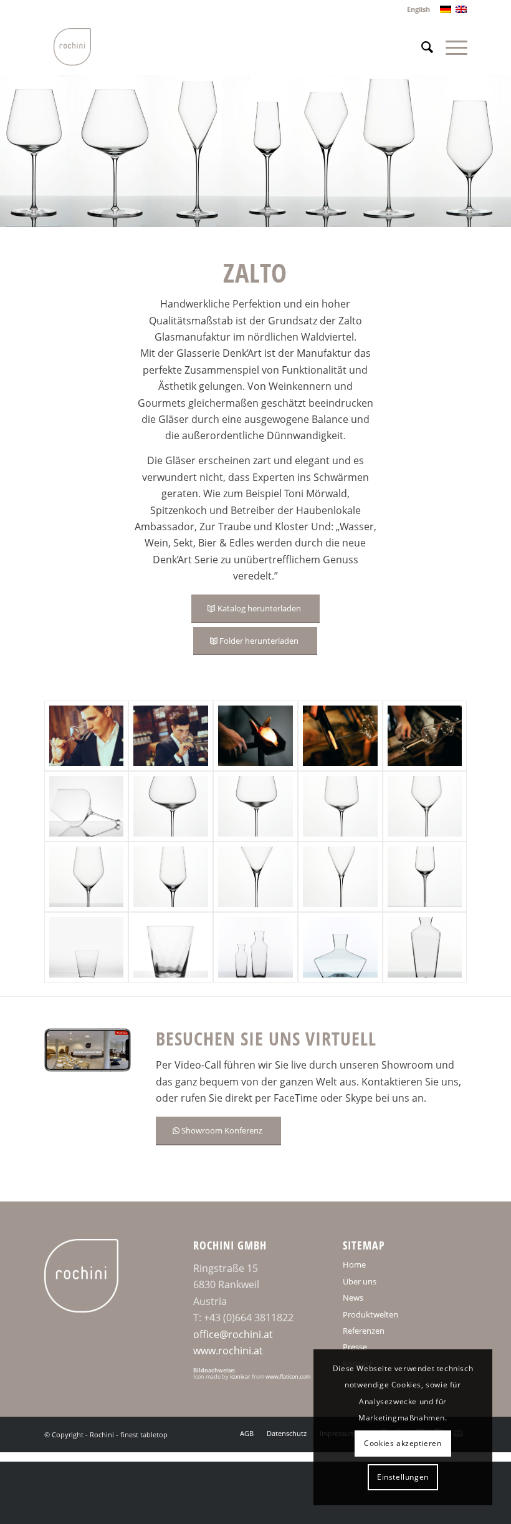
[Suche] (421, 47)
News (353, 1297)
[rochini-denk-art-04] (170, 806)
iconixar (240, 1376)
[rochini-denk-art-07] (425, 736)
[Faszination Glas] (86, 806)
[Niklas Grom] (86, 736)
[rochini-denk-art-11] (340, 877)
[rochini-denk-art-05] (255, 947)
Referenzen (363, 1330)
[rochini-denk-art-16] (340, 947)
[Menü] (450, 47)
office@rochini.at (233, 1334)
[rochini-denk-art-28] (86, 877)
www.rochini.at (228, 1350)
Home (354, 1264)
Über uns (359, 1281)
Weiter (483, 151)
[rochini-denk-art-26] (255, 877)
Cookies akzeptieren (402, 1443)
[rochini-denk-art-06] (255, 736)
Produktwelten (370, 1314)
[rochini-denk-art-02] (170, 877)
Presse (355, 1346)
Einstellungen (403, 1477)
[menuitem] (415, 9)
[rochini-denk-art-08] (340, 736)
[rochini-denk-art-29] (425, 806)
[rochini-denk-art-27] (340, 806)
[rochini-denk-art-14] (425, 947)
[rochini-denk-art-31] (86, 947)
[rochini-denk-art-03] (255, 806)
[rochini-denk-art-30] (170, 947)
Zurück (28, 151)
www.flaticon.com (287, 1376)
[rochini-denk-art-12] (425, 877)
